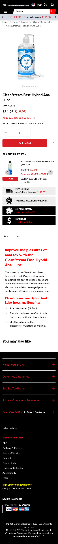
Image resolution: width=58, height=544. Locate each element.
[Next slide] (50, 172)
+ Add (10, 178)
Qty (4, 132)
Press (5, 477)
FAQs (5, 443)
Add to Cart (25, 143)
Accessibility (9, 472)
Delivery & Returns (12, 448)
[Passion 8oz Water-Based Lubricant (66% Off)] (10, 167)
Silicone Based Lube (42, 22)
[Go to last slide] (7, 172)
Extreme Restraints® (38, 533)
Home (5, 22)
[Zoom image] (29, 57)
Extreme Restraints (23, 523)
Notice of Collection (13, 467)
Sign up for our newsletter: (17, 484)
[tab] (22, 86)
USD (34, 4)
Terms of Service (11, 452)
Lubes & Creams (20, 22)
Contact (6, 457)
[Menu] (5, 11)
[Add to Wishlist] (52, 143)
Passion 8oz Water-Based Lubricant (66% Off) (38, 163)
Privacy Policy (10, 462)
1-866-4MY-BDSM (12, 437)
